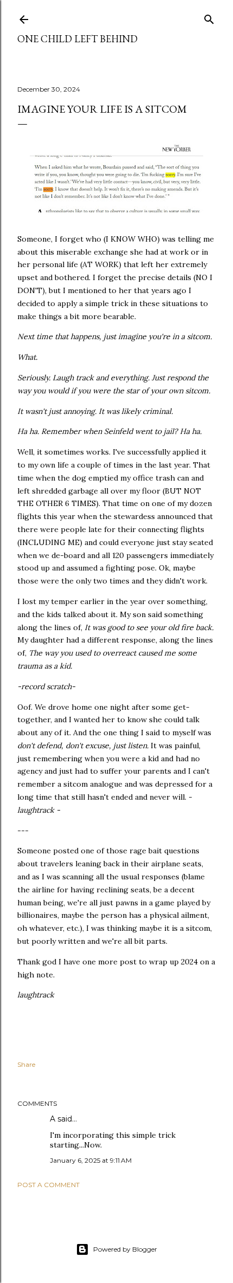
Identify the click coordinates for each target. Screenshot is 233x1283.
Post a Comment (48, 1185)
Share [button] (26, 1064)
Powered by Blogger (125, 1249)
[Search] (209, 17)
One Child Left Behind (77, 39)
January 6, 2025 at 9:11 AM (91, 1160)
